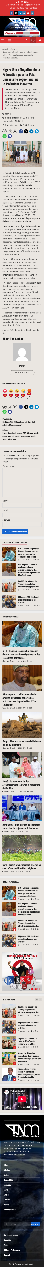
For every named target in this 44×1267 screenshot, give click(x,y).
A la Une (7, 1170)
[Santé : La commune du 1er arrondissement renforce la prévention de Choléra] (22, 765)
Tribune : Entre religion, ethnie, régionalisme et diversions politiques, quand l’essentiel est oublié (9, 1058)
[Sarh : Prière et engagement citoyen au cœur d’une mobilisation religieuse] (22, 848)
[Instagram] (32, 13)
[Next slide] (40, 999)
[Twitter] (16, 13)
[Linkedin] (20, 13)
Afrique (7, 1175)
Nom (5, 500)
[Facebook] (11, 13)
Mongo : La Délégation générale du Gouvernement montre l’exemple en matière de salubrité (9, 1042)
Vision (37, 4)
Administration (10, 1209)
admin (8, 113)
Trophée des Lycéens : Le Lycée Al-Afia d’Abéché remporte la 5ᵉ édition (9, 1027)
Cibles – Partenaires (19, 8)
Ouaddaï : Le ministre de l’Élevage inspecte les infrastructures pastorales (9, 585)
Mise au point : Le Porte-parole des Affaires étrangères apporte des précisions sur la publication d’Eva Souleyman (9, 569)
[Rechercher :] (17, 1224)
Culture (7, 1199)
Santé (6, 1189)
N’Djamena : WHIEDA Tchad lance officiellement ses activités (9, 601)
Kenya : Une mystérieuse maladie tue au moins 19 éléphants (21, 742)
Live (39, 40)
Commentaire (9, 466)
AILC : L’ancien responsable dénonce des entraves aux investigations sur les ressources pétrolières (9, 554)
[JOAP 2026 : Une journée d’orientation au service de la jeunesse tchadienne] (22, 808)
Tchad (6, 1165)
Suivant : (20, 435)
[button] (2, 40)
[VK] (24, 13)
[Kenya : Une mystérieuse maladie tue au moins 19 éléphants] (22, 725)
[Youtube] (28, 13)
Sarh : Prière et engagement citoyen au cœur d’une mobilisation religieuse (21, 866)
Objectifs (29, 4)
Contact (33, 8)
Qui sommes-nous (14, 4)
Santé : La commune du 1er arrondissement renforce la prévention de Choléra (21, 784)
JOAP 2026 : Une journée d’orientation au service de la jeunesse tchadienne (21, 826)
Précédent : (18, 422)
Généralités (8, 1179)
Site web (6, 520)
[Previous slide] (36, 999)
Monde (6, 1204)
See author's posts (22, 372)
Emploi (6, 1194)
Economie (7, 1184)
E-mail (6, 510)
